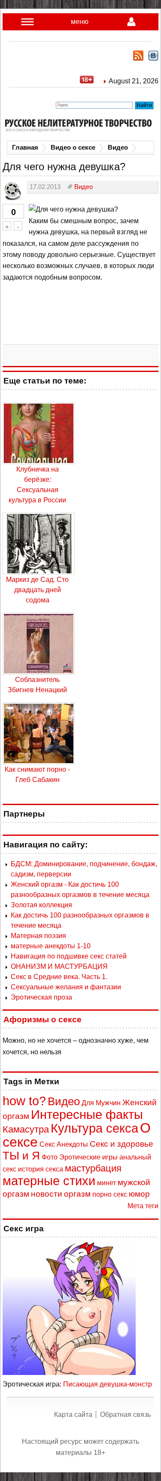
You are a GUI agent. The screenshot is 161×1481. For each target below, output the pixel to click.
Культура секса (94, 1128)
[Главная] (80, 125)
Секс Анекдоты (63, 1144)
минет (106, 1182)
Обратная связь (125, 1414)
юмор (139, 1193)
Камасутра (26, 1129)
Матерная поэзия (38, 935)
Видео (118, 147)
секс (120, 1194)
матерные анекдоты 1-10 (51, 946)
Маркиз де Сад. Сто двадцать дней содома (37, 590)
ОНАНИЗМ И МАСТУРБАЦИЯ (59, 966)
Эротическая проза (41, 997)
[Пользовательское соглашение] (91, 81)
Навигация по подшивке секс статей (69, 956)
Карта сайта (73, 1414)
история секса (40, 1169)
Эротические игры (88, 1157)
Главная (25, 147)
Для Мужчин (101, 1102)
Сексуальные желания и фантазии (66, 987)
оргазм (77, 1193)
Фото (50, 1157)
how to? (24, 1101)
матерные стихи (49, 1181)
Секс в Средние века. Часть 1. (59, 976)
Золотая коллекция (41, 905)
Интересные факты (87, 1114)
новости (46, 1193)
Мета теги (143, 1206)
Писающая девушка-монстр (107, 1384)
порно (102, 1194)
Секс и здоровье (121, 1143)
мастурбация (93, 1168)
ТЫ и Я (21, 1156)
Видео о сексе (73, 147)
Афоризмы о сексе (42, 1019)
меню (79, 21)
